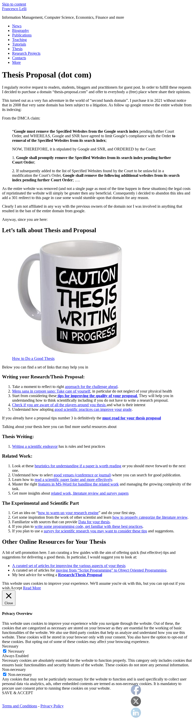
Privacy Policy (52, 706)
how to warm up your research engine (68, 513)
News (16, 26)
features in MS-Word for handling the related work (78, 484)
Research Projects (26, 53)
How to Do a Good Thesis (33, 358)
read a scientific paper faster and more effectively (73, 479)
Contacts (19, 58)
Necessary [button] (10, 646)
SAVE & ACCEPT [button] (17, 693)
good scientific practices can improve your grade (93, 409)
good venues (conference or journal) (82, 475)
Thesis (17, 49)
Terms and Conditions (19, 706)
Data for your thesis (94, 522)
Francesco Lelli (14, 9)
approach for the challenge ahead (91, 386)
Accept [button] (16, 588)
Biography (20, 30)
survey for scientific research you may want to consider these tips (95, 531)
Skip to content (14, 4)
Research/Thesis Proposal (80, 575)
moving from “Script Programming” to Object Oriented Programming (111, 570)
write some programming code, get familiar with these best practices (88, 526)
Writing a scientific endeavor (35, 446)
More (16, 62)
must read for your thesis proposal (131, 418)
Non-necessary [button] (14, 669)
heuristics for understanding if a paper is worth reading (78, 466)
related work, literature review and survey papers (90, 493)
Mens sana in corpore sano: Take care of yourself (51, 391)
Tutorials (19, 44)
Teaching (19, 39)
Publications (22, 35)
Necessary (16, 651)
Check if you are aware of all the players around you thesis (59, 405)
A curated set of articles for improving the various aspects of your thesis (69, 565)
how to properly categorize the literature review (149, 517)
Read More (32, 588)
